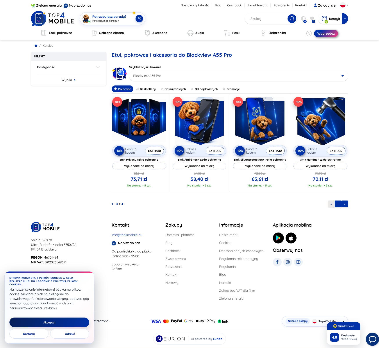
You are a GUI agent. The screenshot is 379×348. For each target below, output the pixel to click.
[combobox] (238, 76)
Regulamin (227, 267)
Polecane (124, 89)
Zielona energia (49, 5)
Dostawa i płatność (195, 5)
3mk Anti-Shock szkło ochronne (199, 159)
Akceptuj (49, 322)
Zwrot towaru (257, 5)
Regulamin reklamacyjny (238, 259)
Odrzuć (70, 334)
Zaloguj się (327, 5)
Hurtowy (172, 283)
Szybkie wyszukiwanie (145, 67)
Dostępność (46, 67)
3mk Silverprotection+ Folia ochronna (260, 159)
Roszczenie (282, 5)
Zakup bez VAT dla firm (237, 290)
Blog (218, 5)
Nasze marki (228, 235)
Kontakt (301, 5)
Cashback (234, 5)
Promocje (233, 89)
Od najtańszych (175, 89)
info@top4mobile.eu (127, 235)
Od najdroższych (206, 89)
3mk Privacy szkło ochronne (139, 159)
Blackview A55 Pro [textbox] (147, 76)
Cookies (225, 243)
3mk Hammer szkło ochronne (320, 159)
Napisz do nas (80, 5)
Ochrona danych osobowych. (241, 251)
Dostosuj (29, 334)
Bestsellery (148, 89)
